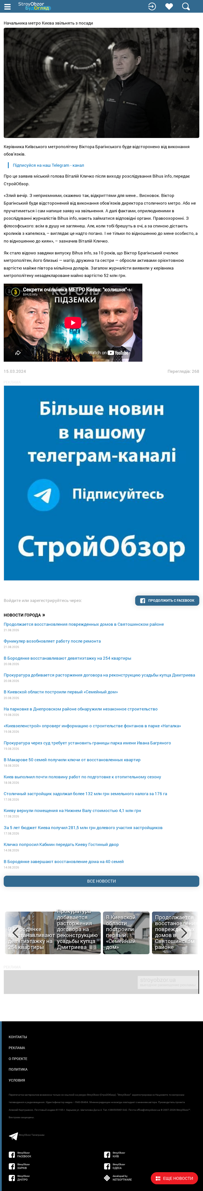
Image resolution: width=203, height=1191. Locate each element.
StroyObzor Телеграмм (31, 1135)
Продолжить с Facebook (171, 600)
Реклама (17, 1047)
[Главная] (35, 6)
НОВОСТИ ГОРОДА (24, 615)
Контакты (18, 1036)
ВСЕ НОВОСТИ (101, 881)
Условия (17, 1080)
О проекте (18, 1058)
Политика (18, 1069)
